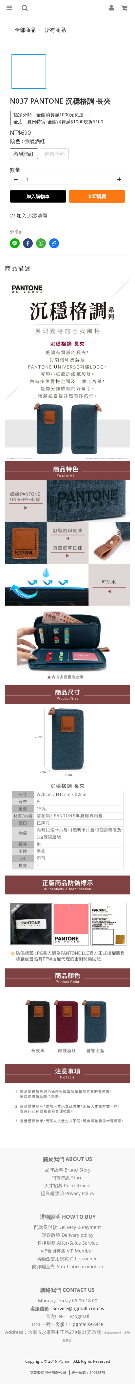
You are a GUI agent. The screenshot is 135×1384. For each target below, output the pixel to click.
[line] (15, 243)
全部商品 (25, 29)
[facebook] (28, 243)
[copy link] (54, 243)
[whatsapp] (41, 243)
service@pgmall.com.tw (79, 1308)
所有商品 (55, 29)
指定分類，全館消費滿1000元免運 (48, 114)
